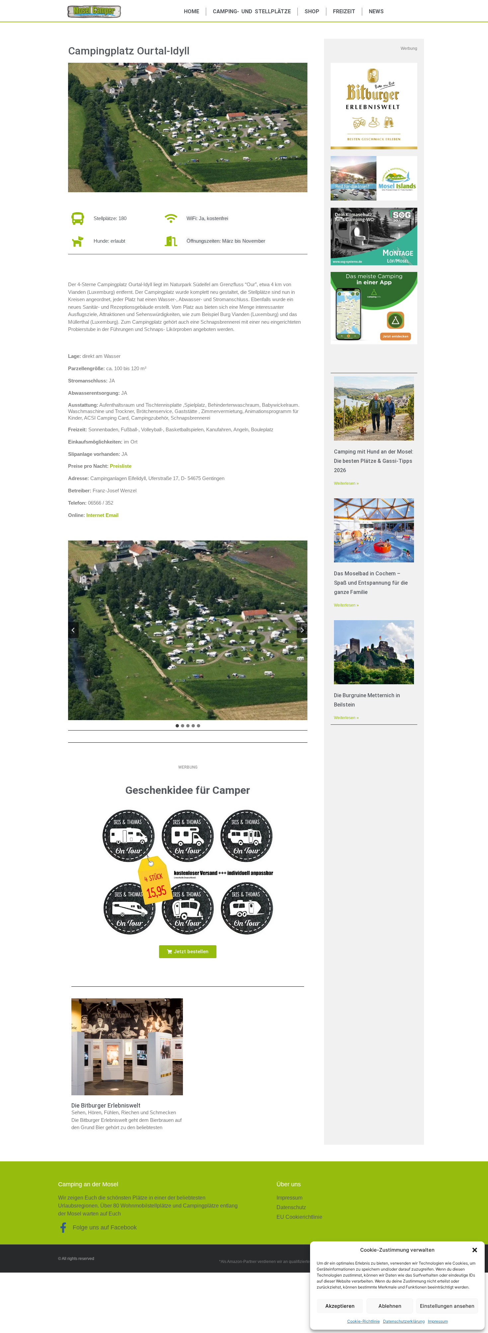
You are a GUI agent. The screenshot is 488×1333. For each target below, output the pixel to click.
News (376, 11)
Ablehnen (389, 1306)
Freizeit (344, 11)
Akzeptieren (340, 1306)
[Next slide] (302, 630)
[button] (474, 1250)
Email (112, 515)
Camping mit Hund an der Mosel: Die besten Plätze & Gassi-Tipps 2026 (373, 461)
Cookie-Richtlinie (363, 1321)
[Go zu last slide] (73, 630)
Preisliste (120, 466)
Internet (95, 515)
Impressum (438, 1321)
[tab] (177, 725)
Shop (311, 11)
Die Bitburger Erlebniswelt (105, 1105)
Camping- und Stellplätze (252, 11)
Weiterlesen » (346, 483)
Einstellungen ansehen (447, 1306)
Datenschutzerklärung (404, 1321)
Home (191, 11)
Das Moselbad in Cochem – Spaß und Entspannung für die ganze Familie (371, 582)
